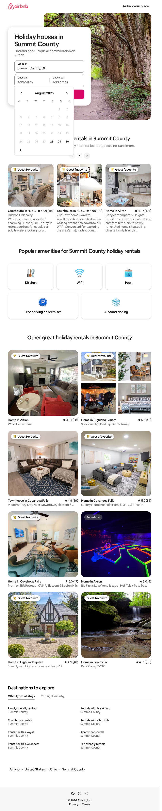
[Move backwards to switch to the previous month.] (21, 93)
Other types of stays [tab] (21, 696)
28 (51, 141)
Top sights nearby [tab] (52, 696)
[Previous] (72, 156)
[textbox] (32, 82)
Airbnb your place (136, 6)
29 (59, 141)
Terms (86, 804)
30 (67, 141)
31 (21, 149)
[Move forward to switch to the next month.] (67, 93)
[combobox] (49, 68)
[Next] (87, 156)
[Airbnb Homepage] (18, 6)
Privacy (73, 804)
